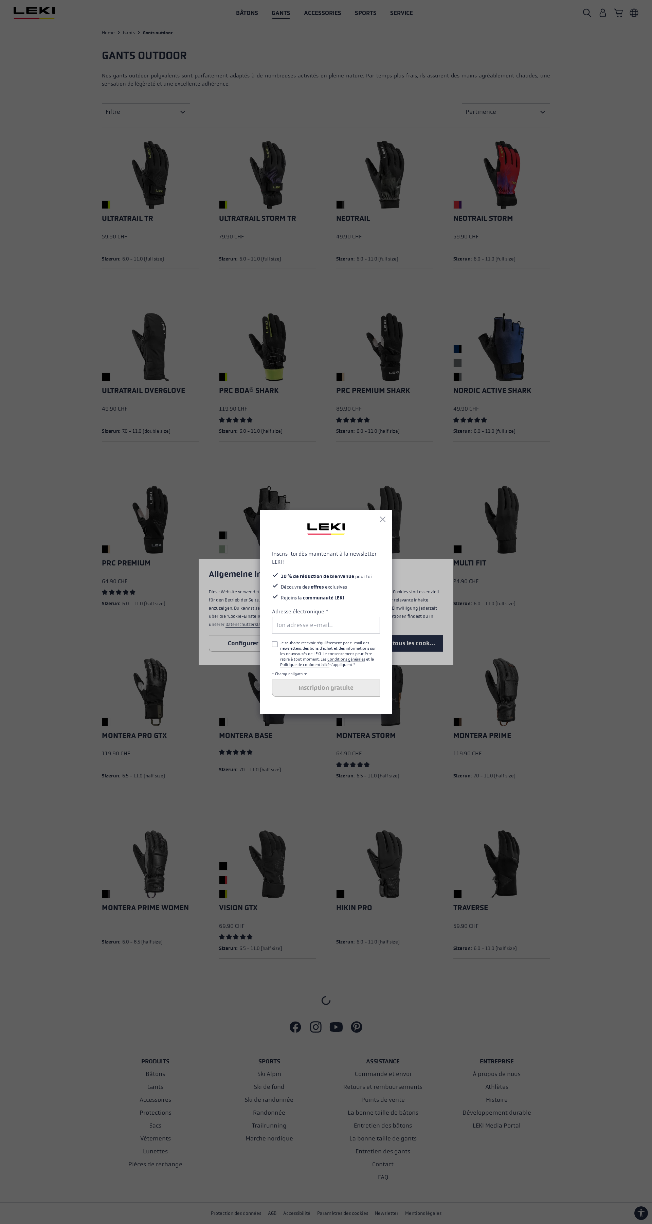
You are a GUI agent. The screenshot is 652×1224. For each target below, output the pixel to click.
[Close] (383, 519)
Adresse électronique (300, 611)
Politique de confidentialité (304, 664)
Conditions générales (346, 659)
